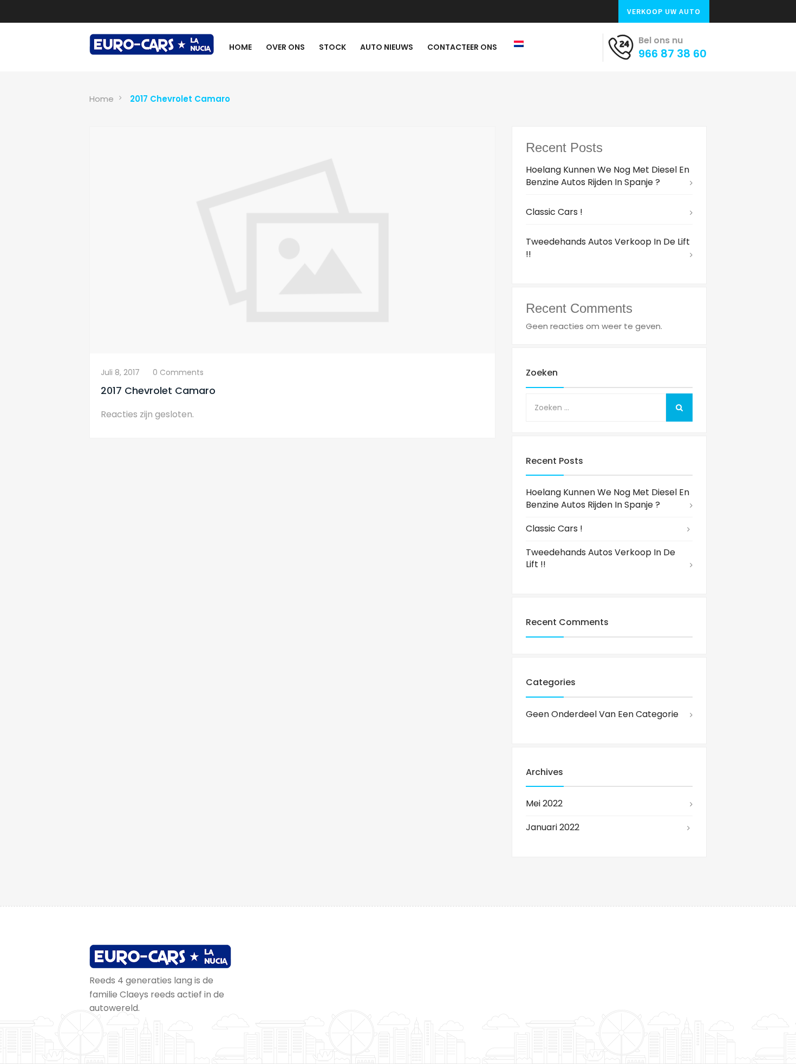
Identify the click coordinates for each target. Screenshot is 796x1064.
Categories (551, 682)
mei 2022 (544, 803)
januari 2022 (552, 827)
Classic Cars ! (554, 212)
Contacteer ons (462, 47)
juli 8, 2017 (120, 372)
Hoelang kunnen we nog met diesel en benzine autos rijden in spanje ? (607, 175)
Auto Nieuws (386, 47)
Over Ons (285, 47)
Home (240, 47)
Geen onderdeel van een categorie (602, 714)
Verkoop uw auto (664, 11)
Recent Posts (554, 461)
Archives (544, 772)
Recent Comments (567, 622)
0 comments (178, 372)
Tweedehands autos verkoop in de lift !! (608, 247)
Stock (332, 47)
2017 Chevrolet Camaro (180, 98)
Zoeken (542, 372)
